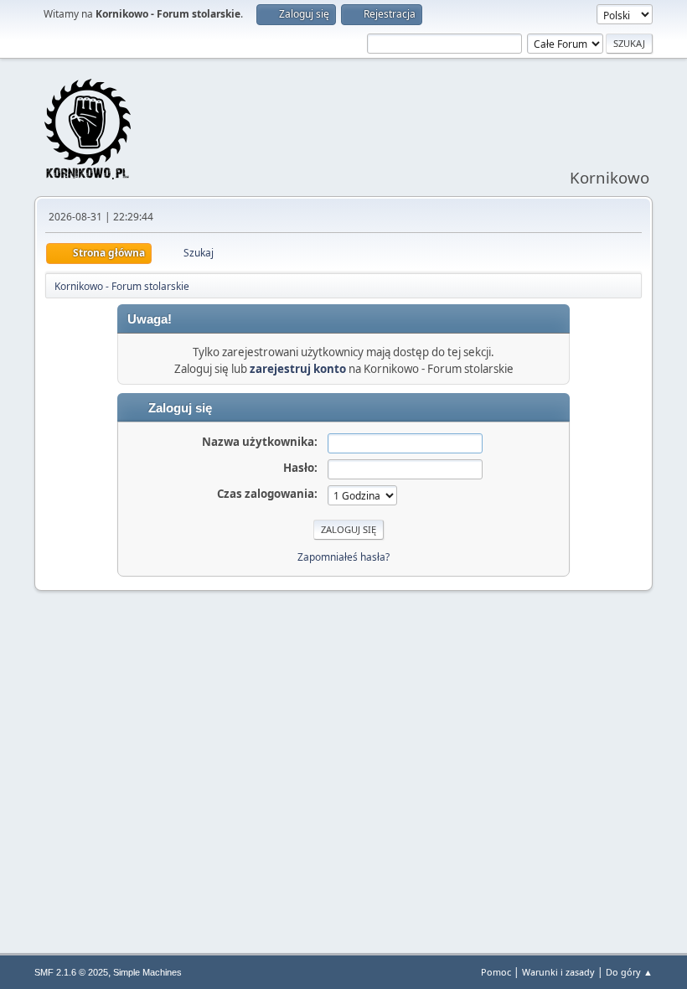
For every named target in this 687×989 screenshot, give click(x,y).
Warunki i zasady (558, 972)
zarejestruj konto (298, 368)
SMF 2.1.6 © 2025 (71, 972)
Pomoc (496, 972)
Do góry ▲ (629, 972)
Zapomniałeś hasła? (343, 557)
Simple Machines (147, 972)
